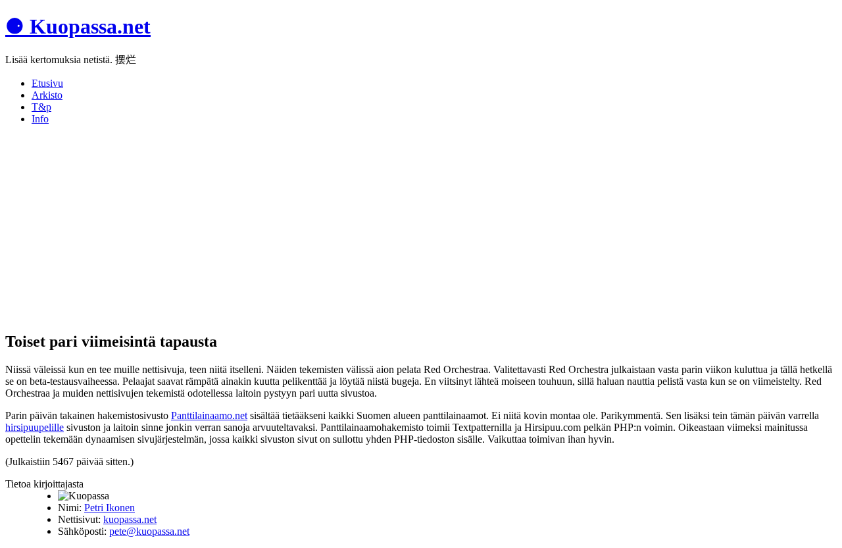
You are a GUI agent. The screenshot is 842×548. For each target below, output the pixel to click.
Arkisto (47, 95)
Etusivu (47, 83)
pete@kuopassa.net (149, 531)
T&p (41, 106)
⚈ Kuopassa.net (78, 26)
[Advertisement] (400, 228)
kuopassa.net (130, 519)
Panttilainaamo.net (209, 415)
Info (40, 118)
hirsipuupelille (34, 427)
